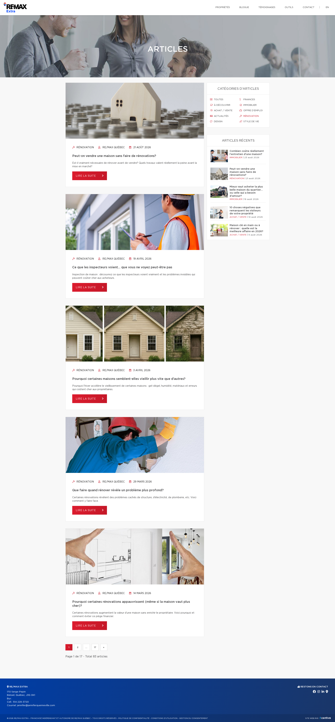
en (327, 7)
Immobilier (250, 105)
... (86, 647)
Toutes (218, 99)
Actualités (221, 116)
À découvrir (221, 105)
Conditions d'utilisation (164, 718)
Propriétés (222, 7)
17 (95, 647)
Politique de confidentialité (133, 718)
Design (217, 121)
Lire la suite (86, 176)
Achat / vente (222, 110)
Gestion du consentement (193, 718)
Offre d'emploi (253, 110)
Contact (308, 7)
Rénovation (85, 147)
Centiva (325, 718)
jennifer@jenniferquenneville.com (36, 705)
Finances (249, 99)
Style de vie (251, 121)
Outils (289, 7)
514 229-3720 (21, 702)
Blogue (244, 7)
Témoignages (266, 7)
